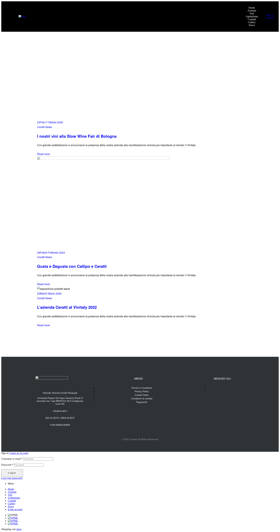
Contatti (12, 500)
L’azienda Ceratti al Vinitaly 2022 (67, 307)
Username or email (12, 458)
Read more (43, 154)
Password (7, 464)
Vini (10, 494)
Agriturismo (14, 497)
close (18, 529)
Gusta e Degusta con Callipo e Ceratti (72, 266)
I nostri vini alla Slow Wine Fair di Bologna (77, 136)
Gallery (11, 503)
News (11, 506)
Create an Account (18, 453)
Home (11, 489)
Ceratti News (44, 127)
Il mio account (15, 509)
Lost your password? (12, 478)
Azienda (12, 492)
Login (12, 472)
